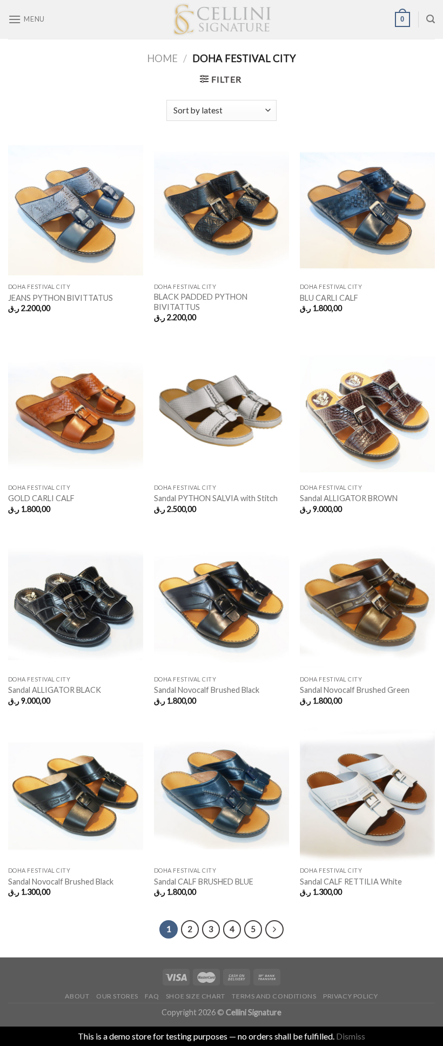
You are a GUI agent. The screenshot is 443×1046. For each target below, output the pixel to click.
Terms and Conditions (274, 996)
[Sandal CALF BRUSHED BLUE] (221, 793)
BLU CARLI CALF (329, 297)
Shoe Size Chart (195, 996)
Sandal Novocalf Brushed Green (355, 689)
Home (162, 58)
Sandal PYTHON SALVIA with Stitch (216, 498)
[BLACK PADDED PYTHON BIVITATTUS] (221, 210)
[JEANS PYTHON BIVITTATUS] (75, 210)
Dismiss (350, 1036)
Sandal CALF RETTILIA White (351, 881)
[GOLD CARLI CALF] (75, 410)
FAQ (152, 996)
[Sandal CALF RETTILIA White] (367, 793)
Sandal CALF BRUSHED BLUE (203, 881)
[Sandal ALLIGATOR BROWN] (367, 410)
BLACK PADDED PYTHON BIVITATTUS (200, 302)
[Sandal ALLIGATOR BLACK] (75, 602)
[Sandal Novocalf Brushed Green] (367, 602)
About (77, 996)
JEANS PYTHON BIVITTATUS (60, 297)
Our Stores (117, 996)
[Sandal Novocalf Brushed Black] (221, 602)
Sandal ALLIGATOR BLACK (54, 689)
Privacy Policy (350, 996)
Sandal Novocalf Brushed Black (206, 689)
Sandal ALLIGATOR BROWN (349, 498)
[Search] (430, 19)
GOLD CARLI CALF (41, 498)
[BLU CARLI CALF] (367, 210)
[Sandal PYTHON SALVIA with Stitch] (221, 410)
